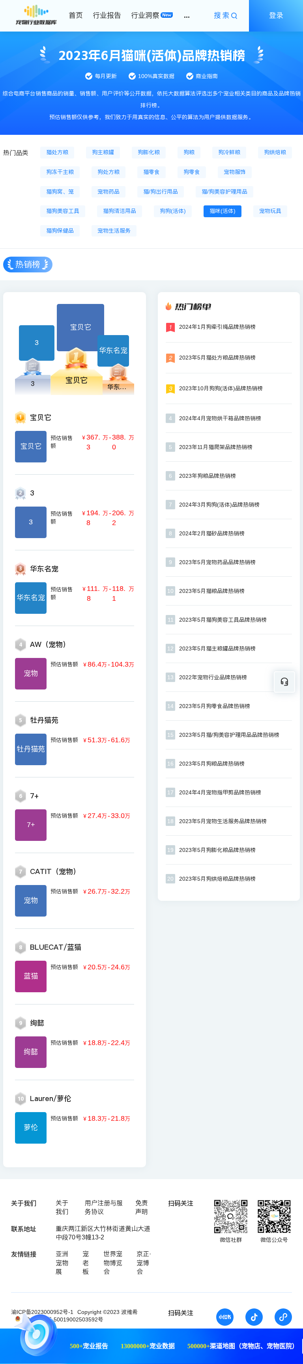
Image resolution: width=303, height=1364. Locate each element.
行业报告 (107, 15)
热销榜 (27, 264)
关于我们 (62, 1207)
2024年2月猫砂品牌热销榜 (212, 533)
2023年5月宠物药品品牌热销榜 (217, 562)
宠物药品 (108, 191)
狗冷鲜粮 (229, 152)
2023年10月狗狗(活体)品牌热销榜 (221, 388)
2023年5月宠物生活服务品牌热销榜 (223, 821)
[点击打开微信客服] (284, 682)
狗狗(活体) (173, 211)
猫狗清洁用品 (119, 211)
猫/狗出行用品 (160, 191)
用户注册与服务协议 (104, 1207)
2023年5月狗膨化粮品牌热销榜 (217, 850)
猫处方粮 (57, 152)
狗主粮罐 (103, 152)
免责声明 (141, 1207)
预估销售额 (61, 442)
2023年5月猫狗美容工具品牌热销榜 (223, 620)
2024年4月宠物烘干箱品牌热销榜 (220, 418)
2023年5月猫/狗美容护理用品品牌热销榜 (229, 735)
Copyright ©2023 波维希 (107, 1312)
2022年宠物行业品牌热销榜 (213, 677)
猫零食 (151, 172)
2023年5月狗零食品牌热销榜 (214, 706)
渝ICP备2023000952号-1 (42, 1312)
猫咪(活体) (222, 211)
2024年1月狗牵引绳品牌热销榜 (217, 327)
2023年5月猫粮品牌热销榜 (212, 591)
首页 (76, 15)
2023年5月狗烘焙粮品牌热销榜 (217, 879)
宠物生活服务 (114, 230)
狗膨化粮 (149, 152)
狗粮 (189, 152)
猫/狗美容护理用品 (224, 191)
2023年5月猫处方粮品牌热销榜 (217, 357)
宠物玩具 (270, 211)
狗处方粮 (108, 172)
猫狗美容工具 (62, 211)
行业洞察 (145, 15)
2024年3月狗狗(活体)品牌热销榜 (219, 504)
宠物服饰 (235, 172)
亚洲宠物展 (62, 1262)
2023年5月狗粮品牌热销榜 (212, 763)
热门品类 (15, 152)
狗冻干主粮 (60, 172)
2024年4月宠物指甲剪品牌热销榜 (220, 792)
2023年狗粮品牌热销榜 (207, 476)
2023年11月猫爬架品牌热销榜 (215, 447)
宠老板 (85, 1262)
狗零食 (191, 172)
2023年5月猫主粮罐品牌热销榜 (217, 648)
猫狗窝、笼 (60, 191)
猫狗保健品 (60, 230)
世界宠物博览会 (112, 1262)
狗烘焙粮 (275, 152)
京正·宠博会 (144, 1262)
